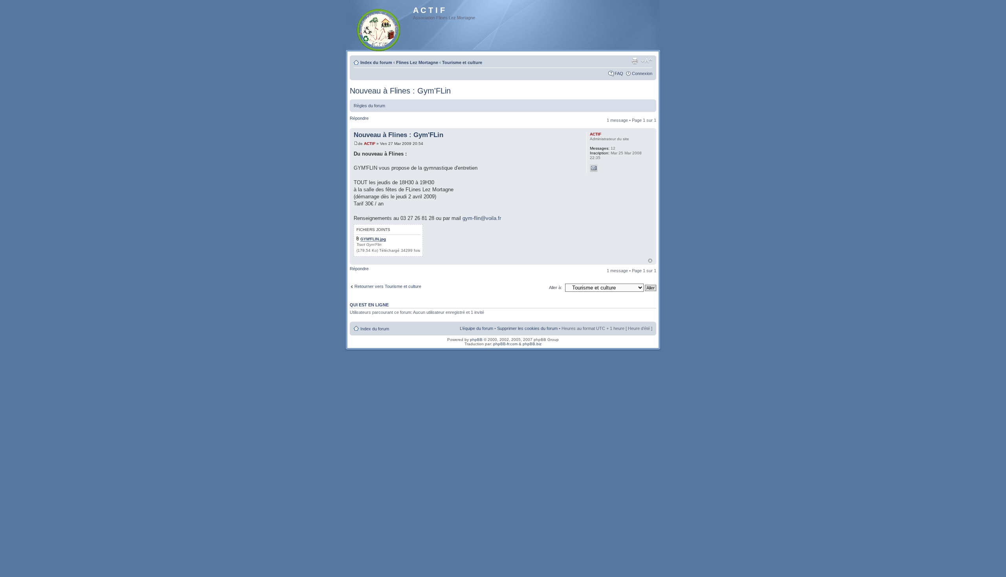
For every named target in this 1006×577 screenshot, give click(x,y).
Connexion (642, 73)
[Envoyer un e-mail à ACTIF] (594, 168)
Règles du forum (369, 105)
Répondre (359, 118)
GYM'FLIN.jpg (373, 239)
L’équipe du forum (476, 328)
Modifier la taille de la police (646, 60)
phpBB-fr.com (505, 344)
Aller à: (555, 287)
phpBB (476, 339)
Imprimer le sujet (634, 60)
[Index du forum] (379, 28)
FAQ (619, 73)
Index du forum (376, 62)
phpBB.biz (532, 344)
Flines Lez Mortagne (417, 62)
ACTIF (369, 143)
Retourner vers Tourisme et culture (387, 286)
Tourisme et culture (462, 62)
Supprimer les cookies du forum (527, 328)
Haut (650, 260)
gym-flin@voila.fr (482, 218)
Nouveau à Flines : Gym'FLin (400, 90)
